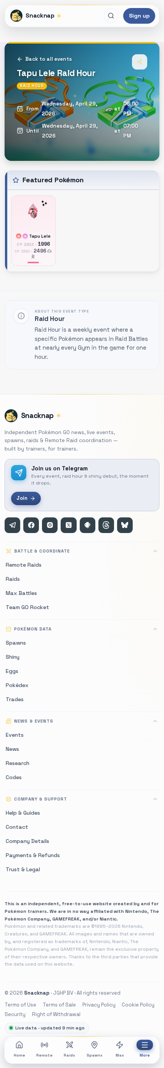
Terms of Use (20, 1005)
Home (19, 1055)
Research (17, 763)
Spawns (95, 1055)
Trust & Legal (23, 869)
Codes (14, 777)
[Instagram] (50, 525)
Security (15, 1014)
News (12, 748)
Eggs (12, 671)
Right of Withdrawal (56, 1014)
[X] (68, 525)
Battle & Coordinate (42, 551)
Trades (15, 699)
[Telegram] (12, 525)
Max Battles (21, 593)
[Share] (139, 62)
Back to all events (48, 59)
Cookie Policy (138, 1005)
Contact (17, 826)
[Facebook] (31, 525)
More (145, 1055)
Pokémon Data (32, 629)
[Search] (111, 15)
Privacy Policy (99, 1005)
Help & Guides (23, 812)
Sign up (139, 15)
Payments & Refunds (33, 855)
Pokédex (17, 685)
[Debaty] (87, 525)
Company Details (27, 841)
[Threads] (106, 525)
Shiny (12, 656)
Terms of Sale (59, 1005)
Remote (44, 1055)
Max (120, 1055)
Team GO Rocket (27, 607)
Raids (69, 1055)
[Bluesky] (125, 525)
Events (15, 734)
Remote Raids (24, 564)
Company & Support (40, 799)
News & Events (33, 721)
